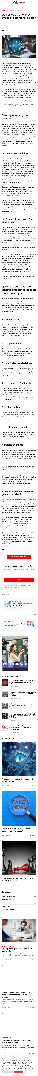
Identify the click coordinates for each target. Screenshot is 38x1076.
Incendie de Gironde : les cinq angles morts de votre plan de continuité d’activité (23, 682)
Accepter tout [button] (18, 1072)
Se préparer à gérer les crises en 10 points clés (17, 950)
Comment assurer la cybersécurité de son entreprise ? (18, 780)
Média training (6, 906)
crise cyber (5, 303)
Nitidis (10, 510)
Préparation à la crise (8, 909)
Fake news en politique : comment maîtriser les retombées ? (16, 830)
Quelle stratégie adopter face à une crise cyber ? (14, 625)
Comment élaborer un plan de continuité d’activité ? (22, 604)
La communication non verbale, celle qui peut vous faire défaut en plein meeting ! (23, 715)
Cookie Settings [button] (7, 1072)
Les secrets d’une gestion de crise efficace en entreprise (16, 1041)
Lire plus (31, 786)
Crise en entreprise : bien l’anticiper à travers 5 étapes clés (17, 879)
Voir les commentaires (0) (18, 556)
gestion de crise (7, 271)
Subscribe (19, 579)
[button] (3, 2)
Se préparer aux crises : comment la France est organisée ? (23, 705)
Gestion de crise (6, 10)
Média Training (6, 903)
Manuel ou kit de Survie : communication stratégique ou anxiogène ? (21, 727)
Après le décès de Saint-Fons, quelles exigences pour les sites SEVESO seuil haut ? (23, 694)
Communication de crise (8, 896)
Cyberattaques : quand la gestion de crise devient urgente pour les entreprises (17, 994)
